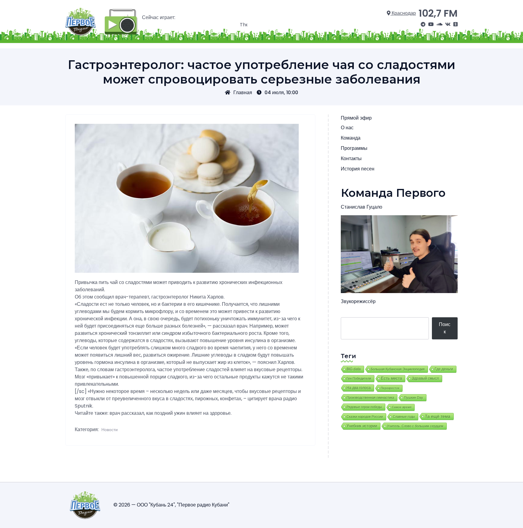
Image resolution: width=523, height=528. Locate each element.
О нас (347, 127)
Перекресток (390, 388)
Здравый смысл (425, 378)
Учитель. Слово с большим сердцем (415, 426)
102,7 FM (438, 13)
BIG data (354, 369)
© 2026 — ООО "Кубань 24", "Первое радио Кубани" (171, 504)
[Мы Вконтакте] (448, 24)
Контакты (351, 158)
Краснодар (403, 13)
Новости (109, 430)
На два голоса (359, 388)
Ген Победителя (359, 378)
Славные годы (404, 416)
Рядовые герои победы (364, 407)
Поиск (444, 328)
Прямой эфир (356, 117)
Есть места (391, 378)
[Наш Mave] (439, 24)
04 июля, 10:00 (281, 92)
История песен (357, 168)
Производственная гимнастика (370, 397)
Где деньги (444, 369)
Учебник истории (362, 426)
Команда (350, 137)
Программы (354, 148)
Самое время (401, 407)
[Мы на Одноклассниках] (455, 24)
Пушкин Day (413, 397)
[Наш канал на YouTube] (431, 24)
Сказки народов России (365, 416)
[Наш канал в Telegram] (423, 24)
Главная (242, 92)
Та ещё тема (437, 416)
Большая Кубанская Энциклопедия (398, 369)
